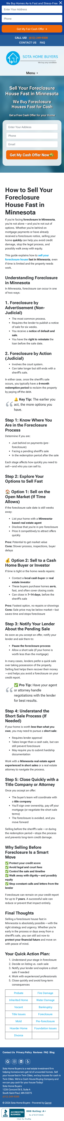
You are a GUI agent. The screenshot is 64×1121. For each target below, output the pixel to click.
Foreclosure (45, 1014)
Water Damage (45, 1000)
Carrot (48, 1102)
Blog (51, 1052)
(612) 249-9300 (38, 37)
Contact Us (27, 42)
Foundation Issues (45, 1028)
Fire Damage (45, 993)
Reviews (37, 1052)
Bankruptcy (45, 1007)
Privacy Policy (24, 1052)
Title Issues (19, 1014)
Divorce (18, 1035)
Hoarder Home (18, 1028)
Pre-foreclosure (45, 1021)
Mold (19, 1021)
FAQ (42, 42)
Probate (18, 993)
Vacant (18, 1007)
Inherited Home (18, 1000)
